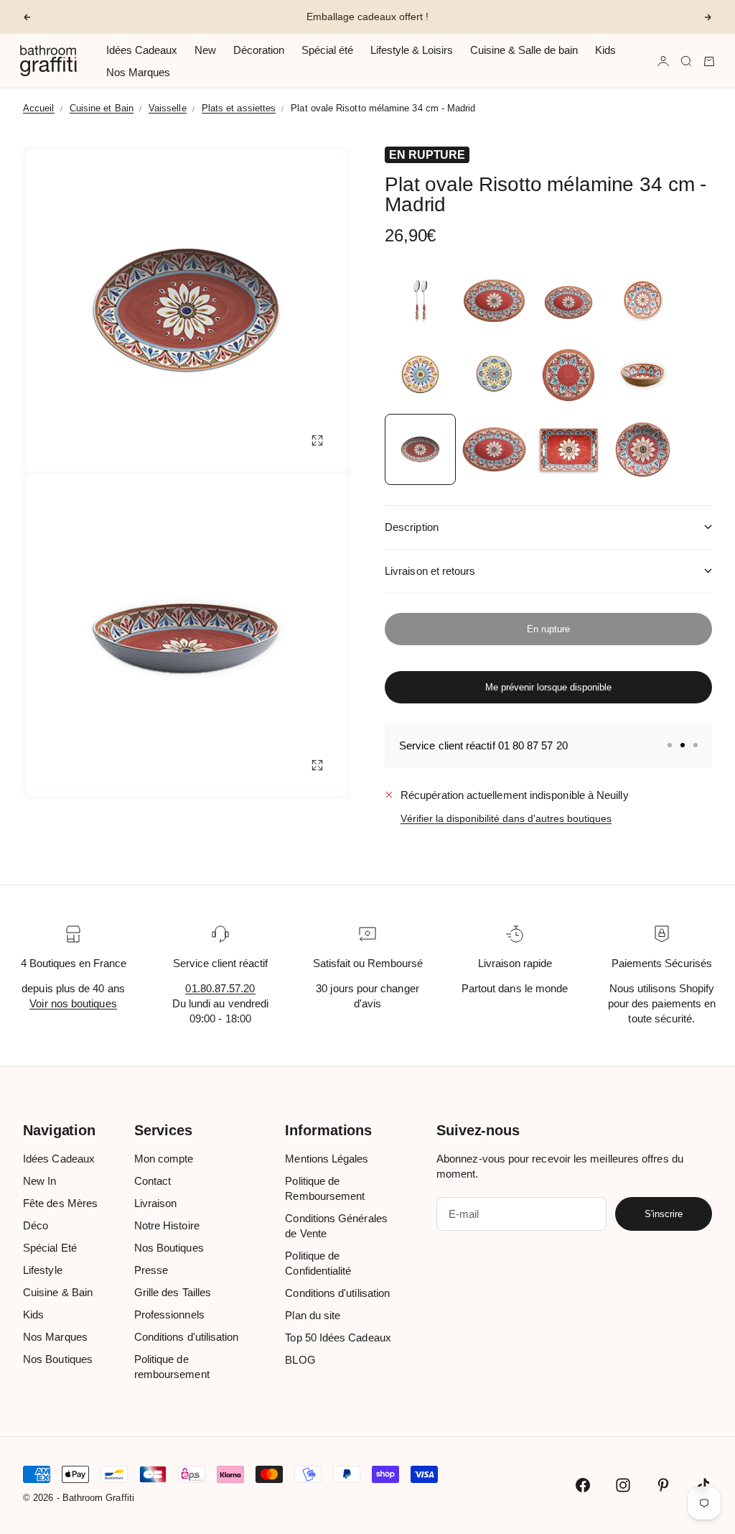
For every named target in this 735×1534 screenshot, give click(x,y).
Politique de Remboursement (325, 1188)
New (205, 50)
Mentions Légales (326, 1158)
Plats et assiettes (239, 108)
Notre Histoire (167, 1225)
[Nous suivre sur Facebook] (582, 1485)
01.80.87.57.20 (220, 988)
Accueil (39, 108)
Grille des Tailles (172, 1292)
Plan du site (312, 1315)
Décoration (258, 50)
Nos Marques (138, 72)
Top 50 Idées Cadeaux (338, 1337)
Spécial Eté (50, 1248)
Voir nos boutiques (72, 1003)
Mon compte (164, 1158)
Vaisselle (168, 108)
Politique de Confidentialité (318, 1263)
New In (39, 1181)
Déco (35, 1225)
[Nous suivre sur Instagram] (623, 1485)
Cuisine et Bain (102, 108)
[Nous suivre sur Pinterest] (663, 1485)
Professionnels (169, 1314)
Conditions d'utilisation (186, 1337)
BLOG (300, 1360)
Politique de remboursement (172, 1366)
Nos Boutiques (58, 1359)
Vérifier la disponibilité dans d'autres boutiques (506, 818)
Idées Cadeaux (141, 50)
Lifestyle (42, 1270)
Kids (605, 50)
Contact (153, 1181)
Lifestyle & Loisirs (411, 50)
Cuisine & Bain (58, 1292)
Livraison (155, 1203)
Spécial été (327, 50)
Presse (151, 1270)
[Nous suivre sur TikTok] (703, 1485)
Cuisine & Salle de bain (524, 50)
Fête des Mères (60, 1203)
